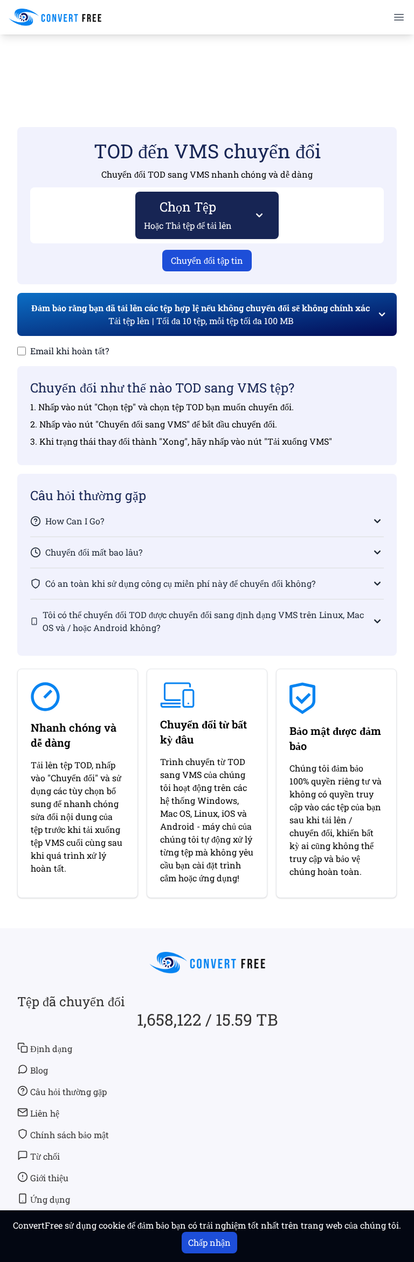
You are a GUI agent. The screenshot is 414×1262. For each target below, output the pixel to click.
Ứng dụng (50, 1199)
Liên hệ (44, 1113)
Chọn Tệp (188, 214)
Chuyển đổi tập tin (207, 260)
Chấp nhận (209, 1242)
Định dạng (51, 1048)
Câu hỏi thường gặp (68, 1091)
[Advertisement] (207, 65)
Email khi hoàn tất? (69, 350)
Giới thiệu (49, 1177)
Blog (39, 1070)
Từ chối (45, 1156)
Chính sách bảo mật (69, 1134)
